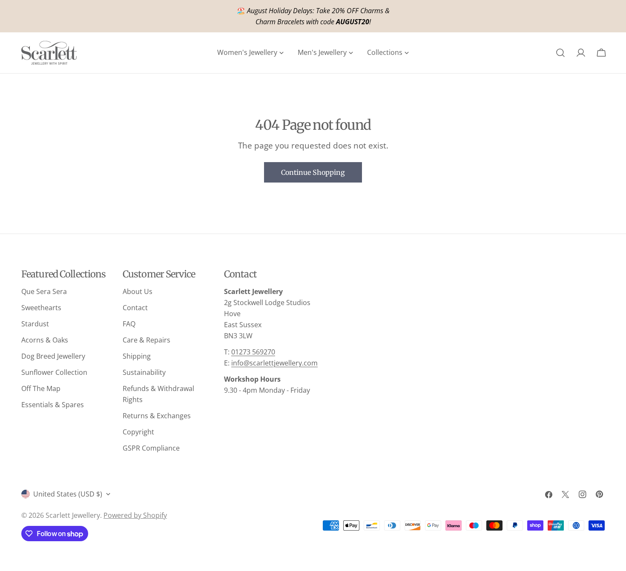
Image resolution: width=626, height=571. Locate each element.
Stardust (35, 323)
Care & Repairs (146, 340)
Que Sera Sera (44, 291)
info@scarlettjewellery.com (274, 363)
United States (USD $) (67, 494)
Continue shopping (313, 172)
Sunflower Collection (54, 372)
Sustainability (144, 372)
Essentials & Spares (52, 404)
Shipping (137, 356)
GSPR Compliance (151, 448)
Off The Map (40, 388)
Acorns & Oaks (44, 340)
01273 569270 (253, 352)
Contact (135, 307)
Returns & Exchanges (157, 415)
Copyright (138, 432)
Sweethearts (41, 307)
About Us (137, 291)
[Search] (560, 52)
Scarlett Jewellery (73, 515)
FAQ (129, 323)
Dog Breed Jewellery (53, 356)
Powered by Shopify (135, 515)
